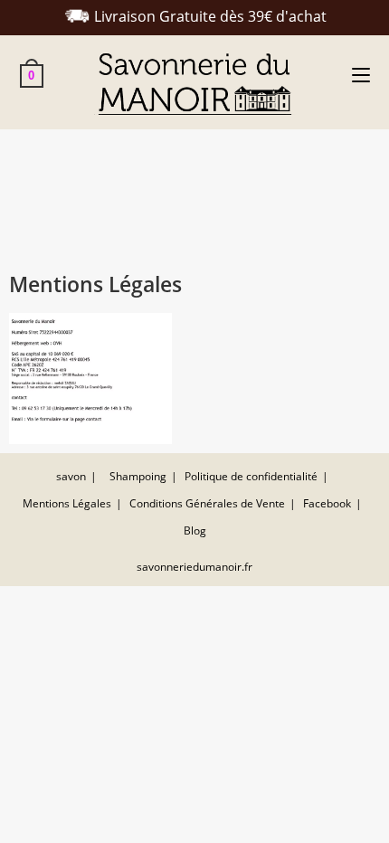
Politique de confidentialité (251, 476)
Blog (195, 530)
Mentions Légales (67, 503)
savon (71, 476)
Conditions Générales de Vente (207, 503)
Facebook (327, 503)
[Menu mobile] (361, 75)
